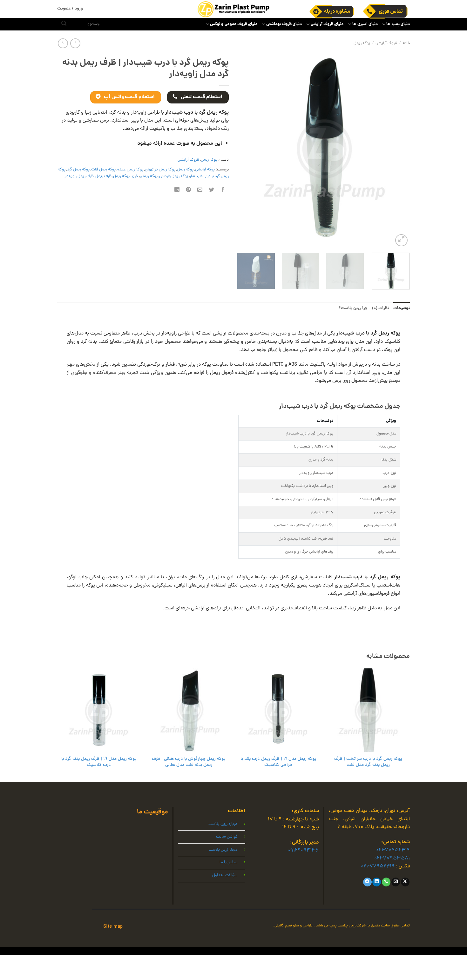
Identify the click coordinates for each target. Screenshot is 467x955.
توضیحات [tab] (401, 308)
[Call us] (386, 882)
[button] (401, 240)
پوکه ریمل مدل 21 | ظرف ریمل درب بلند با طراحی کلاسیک (278, 762)
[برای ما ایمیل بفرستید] (395, 882)
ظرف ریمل (103, 176)
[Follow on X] (405, 882)
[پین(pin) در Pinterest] (188, 190)
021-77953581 (392, 858)
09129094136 (303, 850)
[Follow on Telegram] (367, 882)
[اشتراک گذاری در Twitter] (211, 190)
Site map (113, 927)
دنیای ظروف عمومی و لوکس (233, 24)
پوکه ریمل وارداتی (173, 176)
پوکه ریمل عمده (130, 170)
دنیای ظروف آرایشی (327, 24)
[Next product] (75, 43)
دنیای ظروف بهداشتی (284, 24)
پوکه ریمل (362, 43)
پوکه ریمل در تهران (160, 170)
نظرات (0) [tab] (380, 308)
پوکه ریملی (149, 176)
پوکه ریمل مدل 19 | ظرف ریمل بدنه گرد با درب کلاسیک (99, 762)
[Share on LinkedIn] (177, 190)
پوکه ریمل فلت (103, 170)
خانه (406, 43)
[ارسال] (63, 24)
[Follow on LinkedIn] (376, 882)
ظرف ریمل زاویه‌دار (79, 176)
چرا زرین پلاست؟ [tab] (353, 308)
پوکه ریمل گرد (78, 170)
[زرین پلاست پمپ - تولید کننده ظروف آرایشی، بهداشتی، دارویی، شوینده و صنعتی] (233, 9)
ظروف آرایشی (386, 43)
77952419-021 (378, 866)
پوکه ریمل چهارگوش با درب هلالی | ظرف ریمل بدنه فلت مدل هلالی (189, 762)
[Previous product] (63, 43)
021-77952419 (393, 850)
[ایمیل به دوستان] (200, 190)
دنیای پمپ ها (398, 24)
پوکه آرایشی (205, 170)
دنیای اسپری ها (365, 24)
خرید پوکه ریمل (125, 176)
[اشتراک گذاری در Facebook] (223, 190)
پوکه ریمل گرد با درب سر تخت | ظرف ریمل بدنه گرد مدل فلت (368, 762)
